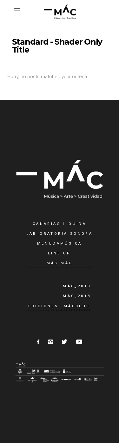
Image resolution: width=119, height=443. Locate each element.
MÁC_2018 (77, 296)
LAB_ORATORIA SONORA (59, 234)
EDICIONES (43, 306)
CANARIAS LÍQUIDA (59, 224)
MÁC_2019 (77, 286)
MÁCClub (77, 306)
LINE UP (59, 253)
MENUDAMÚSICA (59, 243)
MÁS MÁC (60, 263)
